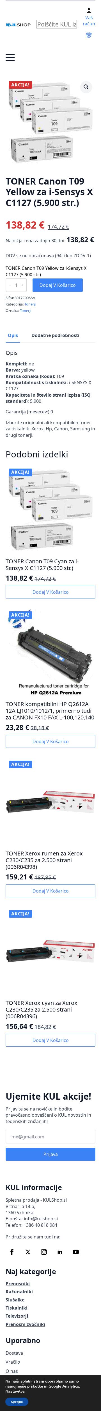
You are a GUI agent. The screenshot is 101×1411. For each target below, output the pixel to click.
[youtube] (76, 1252)
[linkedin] (60, 1252)
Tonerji (30, 304)
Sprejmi (17, 1402)
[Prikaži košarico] (88, 34)
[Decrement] (10, 285)
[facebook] (12, 1252)
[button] (86, 87)
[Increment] (22, 285)
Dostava (14, 1353)
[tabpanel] (50, 394)
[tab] (13, 335)
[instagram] (44, 1252)
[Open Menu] (10, 57)
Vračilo (13, 1362)
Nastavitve (14, 1391)
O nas (12, 1371)
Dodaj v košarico (58, 285)
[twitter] (28, 1252)
